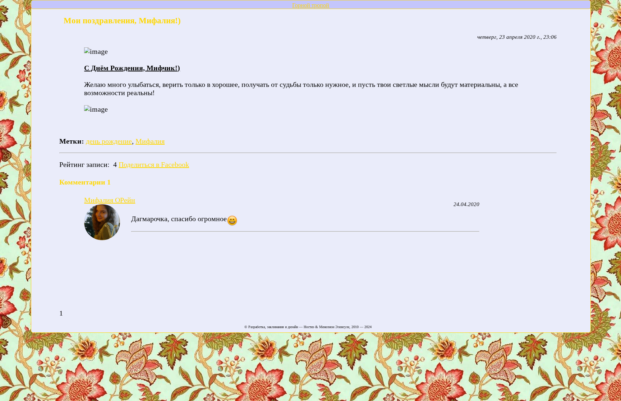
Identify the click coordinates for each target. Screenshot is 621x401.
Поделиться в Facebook (154, 164)
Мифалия (150, 141)
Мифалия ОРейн (109, 200)
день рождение (109, 141)
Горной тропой (310, 5)
